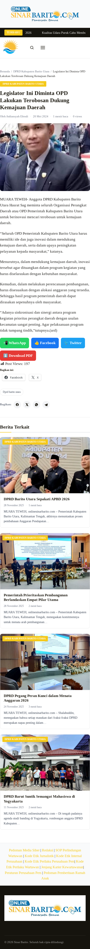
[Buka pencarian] (32, 47)
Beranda (5, 71)
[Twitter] (27, 404)
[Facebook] (17, 404)
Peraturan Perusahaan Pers (23, 873)
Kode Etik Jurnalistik (39, 856)
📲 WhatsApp (14, 343)
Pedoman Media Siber (24, 850)
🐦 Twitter (73, 343)
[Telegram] (46, 404)
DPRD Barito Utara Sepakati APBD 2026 (37, 499)
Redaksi (47, 850)
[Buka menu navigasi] (42, 47)
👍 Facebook (45, 343)
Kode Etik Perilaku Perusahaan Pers (49, 861)
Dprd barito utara (12, 391)
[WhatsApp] (36, 404)
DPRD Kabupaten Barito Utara (31, 71)
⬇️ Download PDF (18, 356)
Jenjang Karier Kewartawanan (62, 867)
